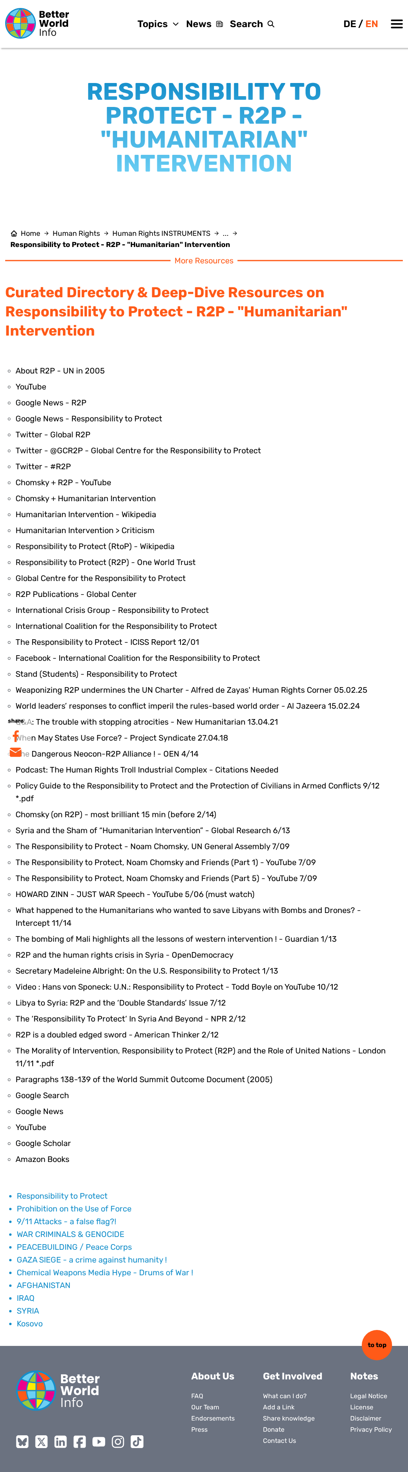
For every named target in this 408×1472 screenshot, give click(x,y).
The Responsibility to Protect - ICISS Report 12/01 (107, 642)
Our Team (205, 1407)
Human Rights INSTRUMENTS (161, 233)
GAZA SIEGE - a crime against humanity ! (92, 1260)
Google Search (42, 1095)
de (349, 24)
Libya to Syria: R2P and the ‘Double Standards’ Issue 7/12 (121, 1003)
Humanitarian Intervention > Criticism (85, 530)
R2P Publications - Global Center (76, 594)
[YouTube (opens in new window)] (98, 1441)
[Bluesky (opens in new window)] (22, 1441)
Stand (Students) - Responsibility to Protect (96, 674)
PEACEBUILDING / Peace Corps (74, 1247)
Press (199, 1429)
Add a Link (278, 1407)
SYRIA (28, 1311)
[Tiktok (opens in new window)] (137, 1441)
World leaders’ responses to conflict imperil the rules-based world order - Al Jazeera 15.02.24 (188, 706)
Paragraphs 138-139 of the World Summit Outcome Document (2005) (144, 1079)
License (361, 1407)
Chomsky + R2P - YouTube (63, 482)
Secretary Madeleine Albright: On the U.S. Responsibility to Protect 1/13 (147, 971)
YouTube (31, 386)
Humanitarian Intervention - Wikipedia (86, 514)
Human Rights (76, 233)
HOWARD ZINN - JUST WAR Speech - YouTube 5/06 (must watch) (135, 894)
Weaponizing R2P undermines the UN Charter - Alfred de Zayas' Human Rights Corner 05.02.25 (191, 690)
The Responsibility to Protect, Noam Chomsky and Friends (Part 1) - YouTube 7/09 (166, 862)
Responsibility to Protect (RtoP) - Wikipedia (95, 546)
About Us (212, 1376)
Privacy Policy (371, 1429)
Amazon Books (42, 1159)
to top (377, 1345)
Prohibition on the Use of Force (74, 1208)
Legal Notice (368, 1396)
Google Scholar (43, 1143)
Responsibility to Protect (62, 1196)
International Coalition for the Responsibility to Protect (116, 626)
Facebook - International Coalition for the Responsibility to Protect (138, 658)
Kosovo (30, 1323)
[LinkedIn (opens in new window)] (60, 1441)
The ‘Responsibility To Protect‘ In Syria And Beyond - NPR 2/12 (131, 1018)
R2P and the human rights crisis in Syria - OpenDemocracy (124, 955)
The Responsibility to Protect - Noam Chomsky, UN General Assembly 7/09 (153, 846)
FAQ (197, 1396)
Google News (39, 1111)
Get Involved (292, 1376)
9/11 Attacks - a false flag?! (66, 1221)
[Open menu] (397, 24)
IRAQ (26, 1298)
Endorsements (213, 1418)
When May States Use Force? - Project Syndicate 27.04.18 (122, 738)
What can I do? (285, 1396)
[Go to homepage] (37, 23)
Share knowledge (289, 1418)
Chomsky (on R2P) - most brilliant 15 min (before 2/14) (116, 814)
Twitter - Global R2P (53, 434)
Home (30, 233)
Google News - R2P (51, 402)
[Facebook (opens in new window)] (79, 1441)
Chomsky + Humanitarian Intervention (86, 498)
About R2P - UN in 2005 (60, 370)
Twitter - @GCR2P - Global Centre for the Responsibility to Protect (138, 450)
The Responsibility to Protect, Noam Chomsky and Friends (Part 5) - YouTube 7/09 (166, 878)
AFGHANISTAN (44, 1285)
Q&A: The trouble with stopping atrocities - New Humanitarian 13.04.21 (147, 722)
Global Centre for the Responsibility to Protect (101, 578)
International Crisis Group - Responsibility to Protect (112, 610)
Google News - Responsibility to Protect (89, 418)
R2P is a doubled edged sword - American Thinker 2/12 (117, 1034)
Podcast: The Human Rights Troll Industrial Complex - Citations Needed (147, 770)
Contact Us (279, 1440)
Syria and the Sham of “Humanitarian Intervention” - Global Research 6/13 (153, 830)
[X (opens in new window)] (41, 1441)
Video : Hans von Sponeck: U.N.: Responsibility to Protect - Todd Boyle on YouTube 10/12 (177, 987)
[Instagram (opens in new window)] (118, 1441)
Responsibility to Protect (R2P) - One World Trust (106, 562)
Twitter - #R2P (43, 466)
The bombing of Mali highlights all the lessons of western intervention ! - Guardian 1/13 (176, 939)
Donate (273, 1429)
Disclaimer (365, 1418)
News (199, 24)
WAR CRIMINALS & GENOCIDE (70, 1234)
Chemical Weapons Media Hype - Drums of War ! (105, 1272)
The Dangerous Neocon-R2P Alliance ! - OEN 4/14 (107, 754)
